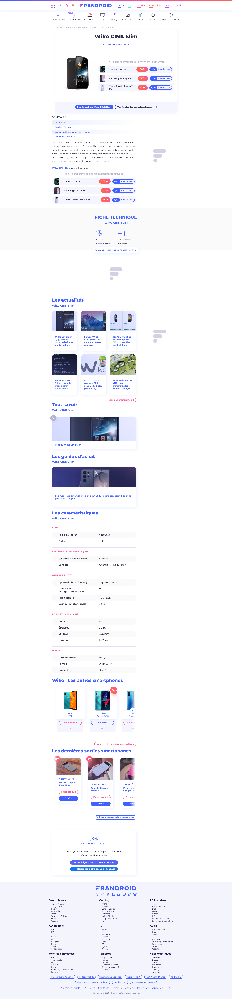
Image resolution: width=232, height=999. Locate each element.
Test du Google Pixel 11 (99, 789)
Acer (154, 904)
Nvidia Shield (108, 916)
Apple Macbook (159, 906)
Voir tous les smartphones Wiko (114, 744)
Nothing (156, 939)
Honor (155, 913)
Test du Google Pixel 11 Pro (67, 784)
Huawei (54, 909)
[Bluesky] (135, 894)
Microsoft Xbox (109, 911)
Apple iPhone (57, 904)
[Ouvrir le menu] (52, 5)
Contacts (103, 988)
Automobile (56, 925)
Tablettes (105, 953)
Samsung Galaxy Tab (111, 967)
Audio (153, 925)
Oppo (53, 913)
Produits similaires (65, 136)
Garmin (54, 965)
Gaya (154, 962)
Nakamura (157, 967)
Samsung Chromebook (163, 921)
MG (52, 939)
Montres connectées (62, 953)
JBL (154, 937)
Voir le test (102, 722)
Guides (141, 5)
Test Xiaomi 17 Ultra (155, 977)
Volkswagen (56, 949)
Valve (104, 921)
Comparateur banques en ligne (92, 982)
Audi (53, 929)
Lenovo (155, 911)
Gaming (104, 900)
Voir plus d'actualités (120, 400)
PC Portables (158, 900)
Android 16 (176, 977)
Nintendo (106, 913)
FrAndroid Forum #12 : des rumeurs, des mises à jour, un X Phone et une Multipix (123, 384)
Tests (131, 5)
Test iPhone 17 (134, 977)
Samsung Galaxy (59, 916)
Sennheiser (157, 944)
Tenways (156, 969)
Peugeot (55, 941)
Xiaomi (54, 921)
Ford (53, 937)
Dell (154, 909)
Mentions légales (71, 988)
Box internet (120, 982)
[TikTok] (129, 894)
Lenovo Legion (108, 909)
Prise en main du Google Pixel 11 (133, 789)
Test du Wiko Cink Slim (68, 445)
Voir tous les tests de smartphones (115, 817)
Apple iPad (107, 957)
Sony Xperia (56, 918)
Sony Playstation (109, 918)
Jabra (154, 934)
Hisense (105, 929)
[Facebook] (108, 894)
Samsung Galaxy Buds (162, 941)
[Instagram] (102, 894)
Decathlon (157, 960)
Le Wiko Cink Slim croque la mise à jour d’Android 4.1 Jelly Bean (63, 384)
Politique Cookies (122, 988)
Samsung (106, 939)
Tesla (53, 946)
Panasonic (106, 934)
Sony (104, 941)
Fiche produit (70, 722)
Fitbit (53, 962)
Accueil (58, 27)
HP (153, 916)
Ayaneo (105, 906)
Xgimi (104, 946)
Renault (54, 944)
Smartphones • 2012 (116, 44)
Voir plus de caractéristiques (114, 250)
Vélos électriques (160, 953)
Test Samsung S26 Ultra (143, 982)
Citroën (54, 934)
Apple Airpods (158, 929)
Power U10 (135, 716)
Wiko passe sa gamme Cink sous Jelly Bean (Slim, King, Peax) (93, 384)
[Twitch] (124, 894)
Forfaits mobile (86, 977)
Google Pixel (57, 906)
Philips (105, 937)
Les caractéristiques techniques (72, 132)
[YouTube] (119, 894)
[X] (97, 894)
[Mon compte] (73, 5)
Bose (154, 932)
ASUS (104, 904)
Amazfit (55, 957)
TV (101, 925)
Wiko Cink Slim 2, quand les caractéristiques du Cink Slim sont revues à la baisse (64, 341)
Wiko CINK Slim (61, 168)
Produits (69, 27)
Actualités (60, 122)
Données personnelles (149, 988)
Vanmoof (156, 972)
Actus (121, 5)
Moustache (157, 965)
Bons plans (155, 5)
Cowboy (156, 957)
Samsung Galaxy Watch (62, 969)
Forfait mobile (173, 5)
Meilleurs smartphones (62, 977)
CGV (168, 988)
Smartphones (82, 27)
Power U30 (103, 716)
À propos (89, 988)
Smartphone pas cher (110, 977)
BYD (53, 932)
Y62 (70, 716)
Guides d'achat (63, 127)
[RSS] (113, 894)
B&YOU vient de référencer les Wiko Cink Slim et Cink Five (122, 341)
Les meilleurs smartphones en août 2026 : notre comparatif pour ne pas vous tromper (93, 497)
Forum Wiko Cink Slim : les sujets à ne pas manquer (92, 341)
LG (103, 932)
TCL (103, 944)
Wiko (94, 27)
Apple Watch (57, 960)
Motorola (55, 911)
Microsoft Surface (160, 918)
